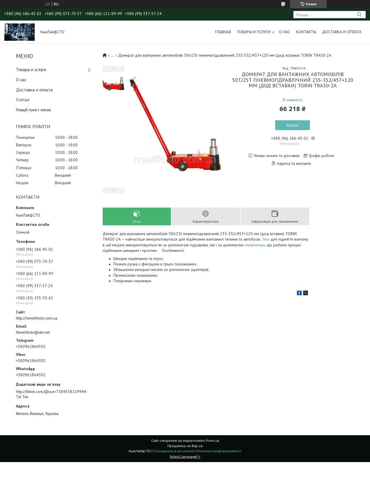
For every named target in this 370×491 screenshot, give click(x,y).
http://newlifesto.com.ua (36, 318)
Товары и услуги (253, 31)
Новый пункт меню (33, 109)
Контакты (306, 31)
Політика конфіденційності (219, 451)
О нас (284, 31)
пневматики (255, 245)
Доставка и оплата (341, 31)
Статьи (22, 99)
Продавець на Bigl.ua (185, 446)
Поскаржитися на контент (174, 451)
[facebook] (299, 293)
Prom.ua (212, 440)
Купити (293, 125)
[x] (305, 293)
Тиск (265, 239)
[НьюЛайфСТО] (19, 31)
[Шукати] (359, 14)
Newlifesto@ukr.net (33, 332)
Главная (223, 31)
